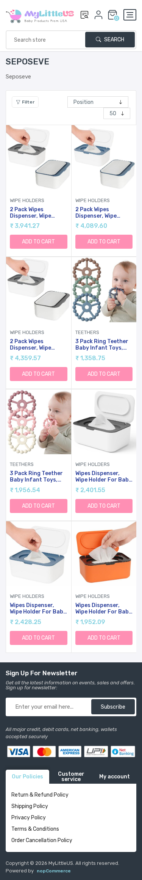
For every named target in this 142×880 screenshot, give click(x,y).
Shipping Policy (29, 806)
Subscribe (113, 707)
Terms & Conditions (35, 829)
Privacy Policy (28, 817)
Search (113, 39)
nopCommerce (54, 871)
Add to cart (38, 241)
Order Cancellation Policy (41, 840)
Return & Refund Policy (40, 795)
